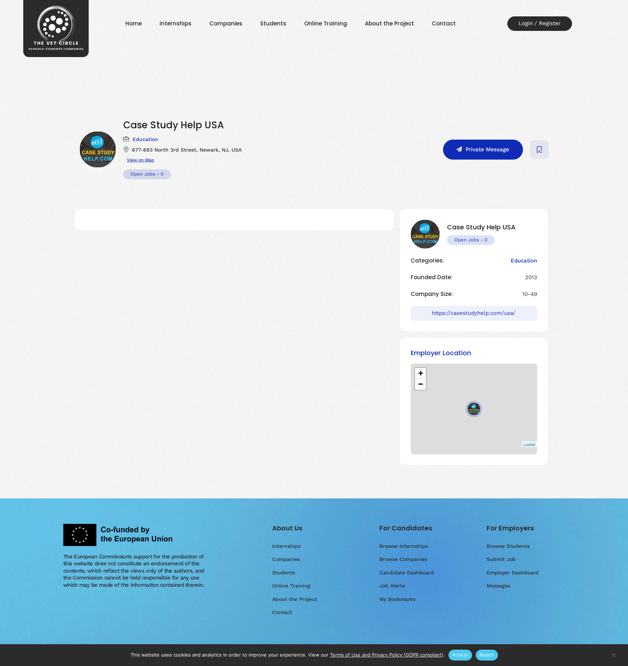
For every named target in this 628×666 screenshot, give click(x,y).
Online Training (325, 23)
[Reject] (613, 658)
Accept (460, 655)
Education (145, 139)
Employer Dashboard (513, 572)
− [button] (420, 384)
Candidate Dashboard (406, 572)
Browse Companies (403, 559)
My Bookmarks (397, 599)
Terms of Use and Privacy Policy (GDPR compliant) (386, 655)
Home (133, 23)
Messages (498, 586)
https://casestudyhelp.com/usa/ (474, 313)
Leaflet (529, 444)
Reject (486, 655)
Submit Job (501, 559)
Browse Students (508, 546)
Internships (176, 23)
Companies (225, 23)
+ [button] (420, 373)
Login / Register (540, 23)
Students (273, 23)
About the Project (389, 23)
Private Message (487, 149)
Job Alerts (392, 586)
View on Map (140, 160)
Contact (444, 23)
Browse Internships (403, 546)
